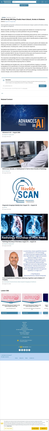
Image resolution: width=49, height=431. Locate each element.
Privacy (24, 331)
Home (16, 358)
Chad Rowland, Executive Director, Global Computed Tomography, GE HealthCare (20, 281)
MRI (2, 93)
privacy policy (25, 88)
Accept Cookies (35, 428)
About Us (21, 358)
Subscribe (42, 85)
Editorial (24, 326)
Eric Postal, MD (7, 171)
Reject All (43, 428)
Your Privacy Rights (24, 334)
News (26, 358)
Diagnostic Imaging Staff (9, 134)
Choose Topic (23, 5)
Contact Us (24, 325)
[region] (24, 425)
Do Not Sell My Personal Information (24, 329)
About (24, 323)
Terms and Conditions (24, 332)
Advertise (24, 322)
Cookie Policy (9, 426)
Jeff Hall (5, 207)
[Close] (47, 421)
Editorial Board (24, 328)
